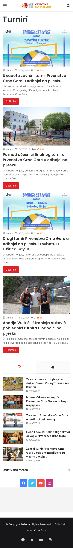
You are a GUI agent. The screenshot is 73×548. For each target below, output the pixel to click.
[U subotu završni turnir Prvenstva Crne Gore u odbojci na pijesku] (36, 47)
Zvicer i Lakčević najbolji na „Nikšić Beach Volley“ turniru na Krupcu (47, 383)
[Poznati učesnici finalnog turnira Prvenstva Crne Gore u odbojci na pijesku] (36, 126)
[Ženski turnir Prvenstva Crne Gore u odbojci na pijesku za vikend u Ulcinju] (13, 454)
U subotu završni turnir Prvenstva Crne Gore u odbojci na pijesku (34, 78)
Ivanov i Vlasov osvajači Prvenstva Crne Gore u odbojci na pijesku (47, 401)
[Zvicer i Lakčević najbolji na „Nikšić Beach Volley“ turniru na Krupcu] (13, 384)
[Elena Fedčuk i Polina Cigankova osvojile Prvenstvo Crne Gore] (13, 437)
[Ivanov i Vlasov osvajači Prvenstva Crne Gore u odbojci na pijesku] (13, 402)
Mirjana (9, 70)
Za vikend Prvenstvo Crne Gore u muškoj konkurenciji (47, 417)
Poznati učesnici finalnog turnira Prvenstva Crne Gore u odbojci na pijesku (35, 160)
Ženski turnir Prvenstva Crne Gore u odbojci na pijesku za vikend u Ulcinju (45, 453)
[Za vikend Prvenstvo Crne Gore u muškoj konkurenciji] (13, 420)
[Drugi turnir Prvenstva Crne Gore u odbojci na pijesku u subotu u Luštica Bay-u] (36, 211)
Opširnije (11, 101)
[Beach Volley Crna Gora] (36, 5)
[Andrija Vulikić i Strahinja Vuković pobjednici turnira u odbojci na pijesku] (36, 295)
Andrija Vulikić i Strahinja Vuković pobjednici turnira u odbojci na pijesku (34, 328)
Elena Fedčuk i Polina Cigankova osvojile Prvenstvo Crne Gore (48, 434)
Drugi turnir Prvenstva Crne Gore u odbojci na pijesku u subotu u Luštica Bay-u (36, 244)
